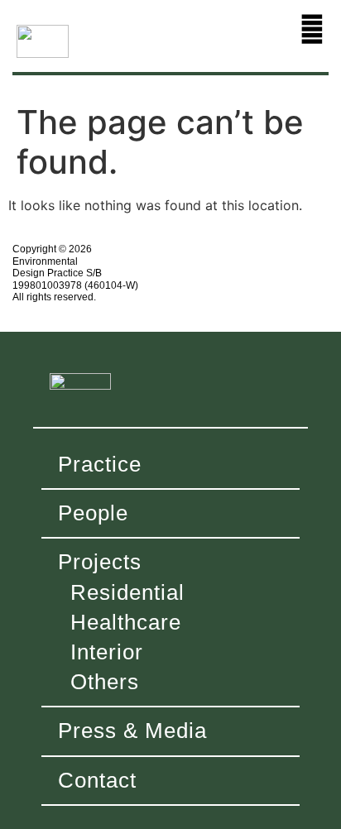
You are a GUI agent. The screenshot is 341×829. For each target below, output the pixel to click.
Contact (97, 780)
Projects (100, 561)
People (93, 513)
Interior (106, 652)
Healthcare (125, 622)
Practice (100, 464)
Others (104, 681)
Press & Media (132, 730)
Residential (127, 592)
